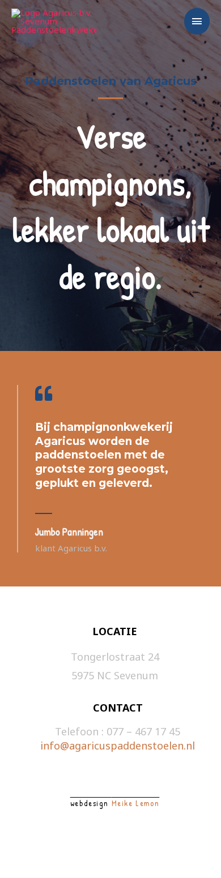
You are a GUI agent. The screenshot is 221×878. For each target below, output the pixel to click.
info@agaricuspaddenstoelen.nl (117, 745)
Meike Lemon (136, 803)
